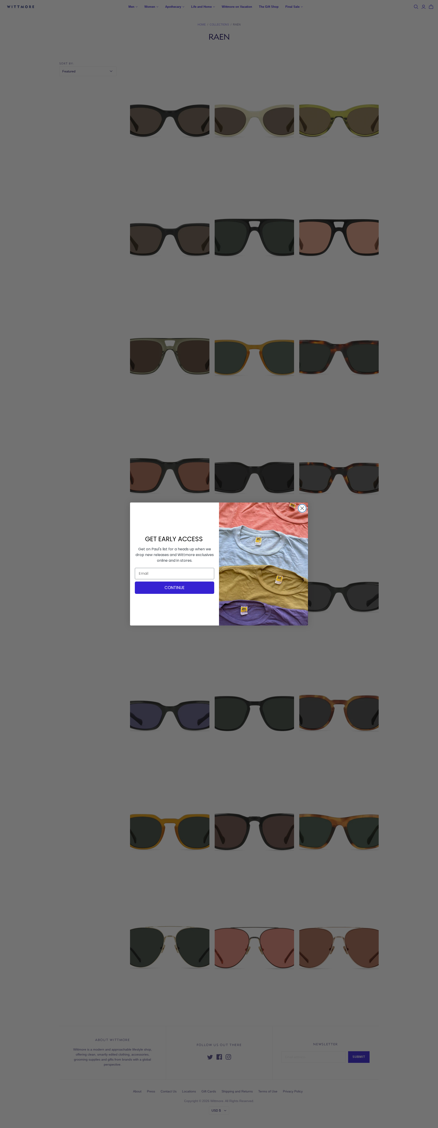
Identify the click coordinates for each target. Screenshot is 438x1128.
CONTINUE (174, 587)
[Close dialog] (302, 508)
